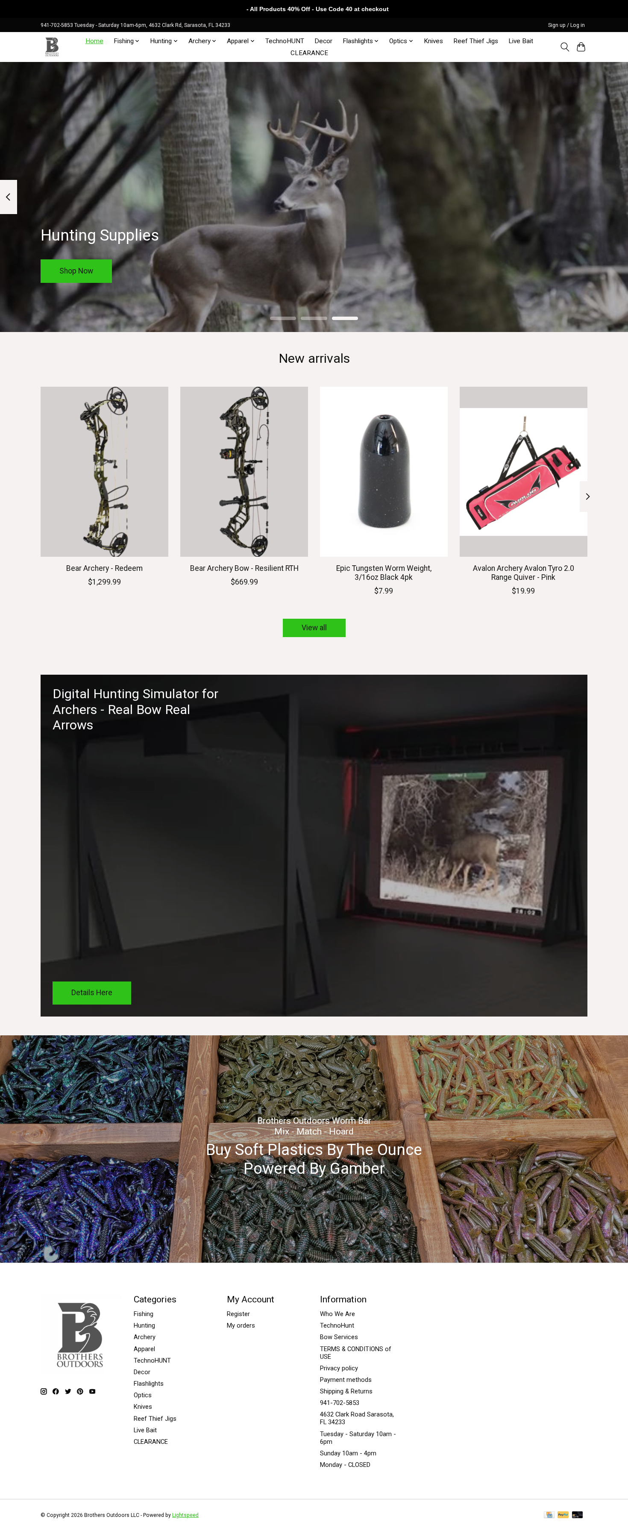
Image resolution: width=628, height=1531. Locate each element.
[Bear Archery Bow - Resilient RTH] (244, 472)
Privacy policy (339, 1368)
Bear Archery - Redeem (104, 568)
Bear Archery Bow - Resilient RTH (244, 568)
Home (94, 41)
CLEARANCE (309, 53)
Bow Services (339, 1337)
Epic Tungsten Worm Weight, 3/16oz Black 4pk (383, 572)
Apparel (144, 1349)
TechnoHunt (337, 1325)
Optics (143, 1395)
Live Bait (520, 41)
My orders (241, 1325)
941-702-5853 (339, 1403)
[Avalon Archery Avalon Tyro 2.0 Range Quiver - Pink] (523, 472)
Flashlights (149, 1383)
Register (238, 1314)
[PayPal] (563, 1515)
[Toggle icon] (564, 47)
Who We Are (337, 1314)
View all (314, 627)
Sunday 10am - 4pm (348, 1453)
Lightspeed (185, 1515)
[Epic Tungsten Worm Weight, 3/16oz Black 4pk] (384, 472)
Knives (433, 41)
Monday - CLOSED (345, 1465)
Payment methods (346, 1380)
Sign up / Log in (566, 25)
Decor (323, 41)
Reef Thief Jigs (475, 41)
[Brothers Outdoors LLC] (52, 47)
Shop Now (76, 270)
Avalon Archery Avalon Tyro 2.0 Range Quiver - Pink (523, 572)
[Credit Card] (549, 1515)
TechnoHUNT (284, 41)
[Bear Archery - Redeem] (104, 472)
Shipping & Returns (346, 1391)
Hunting (144, 1325)
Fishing (143, 1314)
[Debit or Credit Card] (577, 1515)
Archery (145, 1337)
